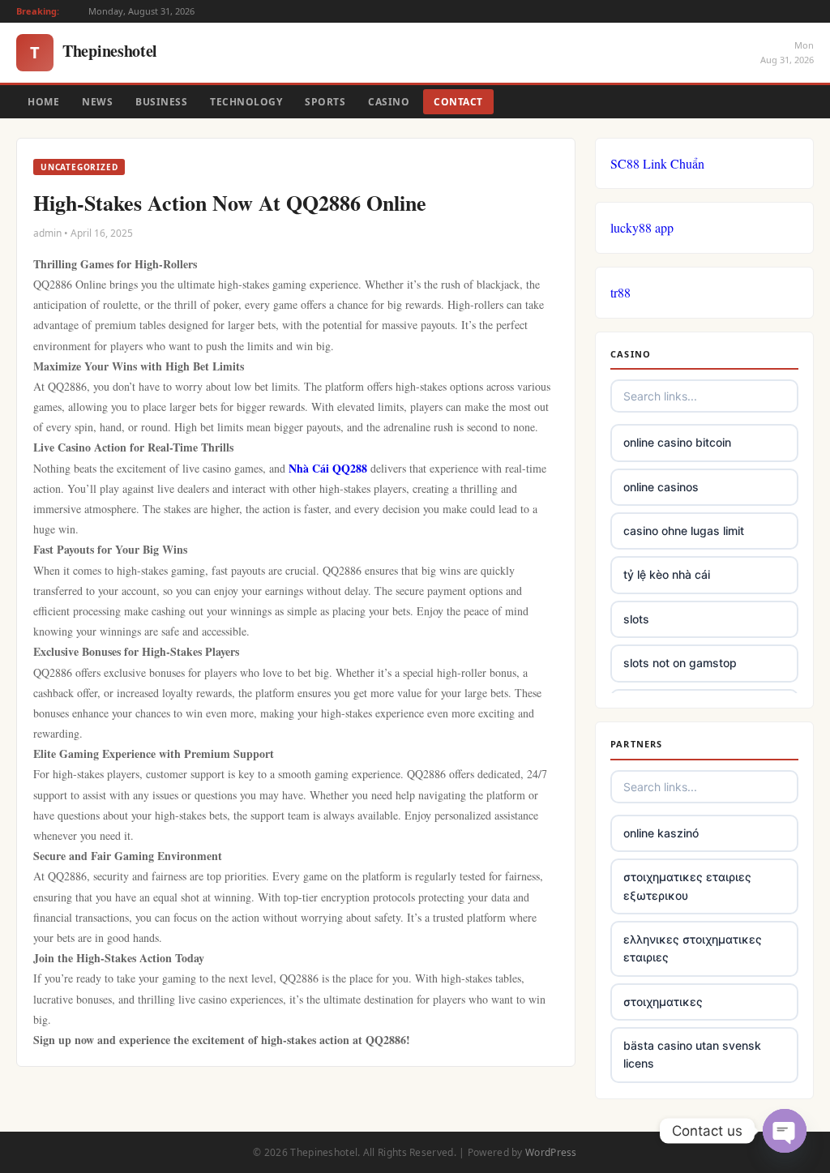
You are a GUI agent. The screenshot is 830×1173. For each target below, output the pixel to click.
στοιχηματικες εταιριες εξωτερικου (687, 885)
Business (161, 102)
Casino (388, 102)
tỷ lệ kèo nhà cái (666, 574)
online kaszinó (661, 833)
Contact (458, 102)
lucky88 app (642, 227)
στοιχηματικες (663, 1001)
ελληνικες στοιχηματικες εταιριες (692, 948)
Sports (325, 102)
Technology (246, 102)
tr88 (620, 292)
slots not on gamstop (680, 663)
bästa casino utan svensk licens (692, 1054)
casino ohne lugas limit (683, 530)
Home (43, 102)
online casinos (661, 487)
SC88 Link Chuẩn (657, 163)
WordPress (551, 1152)
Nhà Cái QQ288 (328, 468)
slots (636, 619)
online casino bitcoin (677, 442)
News (97, 102)
